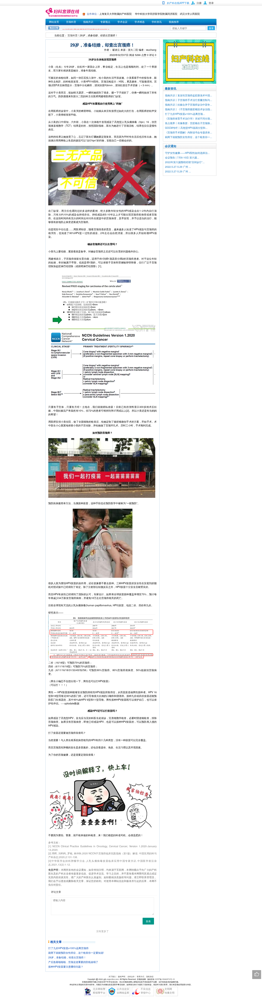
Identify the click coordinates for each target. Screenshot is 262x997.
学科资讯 (157, 22)
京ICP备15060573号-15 (165, 979)
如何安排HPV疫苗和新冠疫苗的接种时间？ (86, 26)
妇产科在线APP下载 (178, 3)
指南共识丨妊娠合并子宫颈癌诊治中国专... (188, 104)
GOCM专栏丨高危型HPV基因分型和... (186, 127)
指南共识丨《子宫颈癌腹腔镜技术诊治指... (188, 109)
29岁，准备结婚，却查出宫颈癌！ (67, 957)
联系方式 (140, 976)
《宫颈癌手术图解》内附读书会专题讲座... (188, 132)
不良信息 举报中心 (146, 990)
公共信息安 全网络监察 (123, 990)
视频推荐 (174, 22)
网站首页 (54, 22)
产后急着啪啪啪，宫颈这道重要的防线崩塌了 (73, 962)
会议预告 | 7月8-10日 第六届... (182, 157)
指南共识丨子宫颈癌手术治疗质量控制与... (188, 100)
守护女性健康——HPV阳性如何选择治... (187, 153)
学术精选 (140, 22)
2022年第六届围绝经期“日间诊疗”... (185, 162)
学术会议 (122, 22)
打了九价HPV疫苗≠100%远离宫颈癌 (68, 948)
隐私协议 (149, 976)
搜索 (211, 28)
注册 (199, 3)
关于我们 (112, 976)
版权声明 (121, 976)
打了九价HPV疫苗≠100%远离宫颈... (185, 114)
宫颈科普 (71, 22)
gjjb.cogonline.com (111, 979)
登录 (211, 3)
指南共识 (88, 22)
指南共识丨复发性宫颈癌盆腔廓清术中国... (188, 95)
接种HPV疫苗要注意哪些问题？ (65, 966)
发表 (148, 921)
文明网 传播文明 (169, 990)
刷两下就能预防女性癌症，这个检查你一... (188, 137)
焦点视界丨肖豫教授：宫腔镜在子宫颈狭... (188, 123)
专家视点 (105, 22)
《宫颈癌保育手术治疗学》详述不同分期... (188, 118)
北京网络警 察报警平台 (99, 990)
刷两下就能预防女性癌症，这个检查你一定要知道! (76, 952)
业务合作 (131, 976)
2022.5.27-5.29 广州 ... (178, 166)
